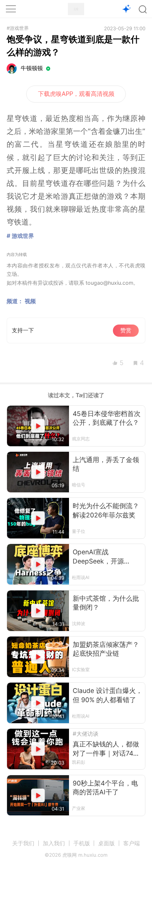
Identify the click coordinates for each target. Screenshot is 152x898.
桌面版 (106, 843)
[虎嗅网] (76, 9)
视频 (30, 301)
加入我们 (54, 843)
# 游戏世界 (20, 235)
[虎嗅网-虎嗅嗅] (127, 9)
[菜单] (11, 9)
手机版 (81, 843)
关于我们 (23, 843)
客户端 (131, 843)
